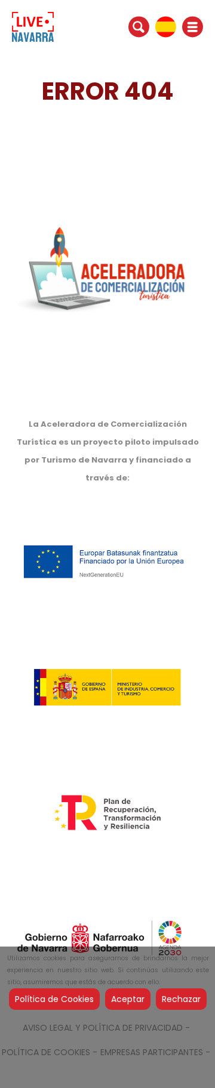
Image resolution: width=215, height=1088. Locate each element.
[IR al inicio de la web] (33, 26)
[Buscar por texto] (138, 26)
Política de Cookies (54, 999)
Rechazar (181, 999)
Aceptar (128, 999)
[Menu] (192, 27)
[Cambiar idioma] (165, 26)
